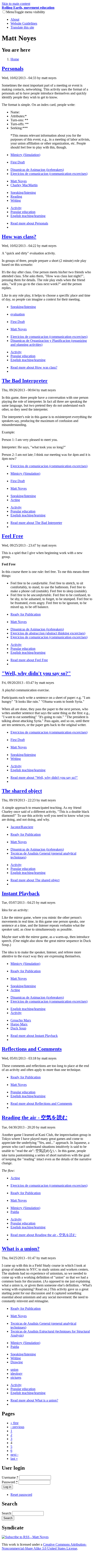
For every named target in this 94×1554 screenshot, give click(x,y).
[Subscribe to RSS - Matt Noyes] (25, 1537)
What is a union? (21, 1249)
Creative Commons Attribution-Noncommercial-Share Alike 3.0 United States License (44, 1546)
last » (14, 1458)
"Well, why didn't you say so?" (36, 673)
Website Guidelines (23, 23)
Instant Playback (21, 893)
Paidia (14, 1212)
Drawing (16, 1362)
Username (10, 1477)
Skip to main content (16, 3)
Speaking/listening (23, 192)
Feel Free (12, 536)
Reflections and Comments (32, 1049)
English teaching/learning (27, 216)
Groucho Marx (20, 1020)
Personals (12, 68)
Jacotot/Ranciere (21, 827)
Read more (29, 223)
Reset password (21, 1494)
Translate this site (22, 27)
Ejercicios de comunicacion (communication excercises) (48, 174)
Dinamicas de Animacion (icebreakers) (37, 170)
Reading (16, 196)
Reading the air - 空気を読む (35, 1117)
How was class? (19, 236)
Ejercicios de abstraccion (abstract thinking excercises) (47, 633)
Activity (16, 208)
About (14, 19)
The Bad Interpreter (25, 381)
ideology (16, 1373)
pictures (15, 1377)
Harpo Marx (19, 1024)
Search (7, 1513)
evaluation (17, 314)
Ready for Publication (25, 614)
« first (14, 1423)
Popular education (22, 212)
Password (10, 1482)
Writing (15, 200)
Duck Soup (18, 1028)
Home (14, 59)
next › (14, 1454)
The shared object (22, 791)
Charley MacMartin (24, 185)
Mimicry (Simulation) (25, 155)
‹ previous (17, 1427)
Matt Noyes (18, 181)
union (14, 1369)
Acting (15, 500)
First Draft (17, 162)
